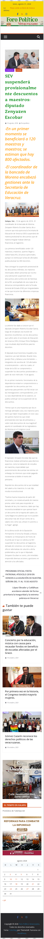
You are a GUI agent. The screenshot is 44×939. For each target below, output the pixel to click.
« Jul (4, 900)
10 (11, 879)
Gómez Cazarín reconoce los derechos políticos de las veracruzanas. (21, 739)
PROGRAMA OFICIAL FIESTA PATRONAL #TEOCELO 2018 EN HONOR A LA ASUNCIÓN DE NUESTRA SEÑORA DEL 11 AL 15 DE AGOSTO (23, 576)
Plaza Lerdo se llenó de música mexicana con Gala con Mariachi (23, 9)
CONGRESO (9, 70)
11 (16, 879)
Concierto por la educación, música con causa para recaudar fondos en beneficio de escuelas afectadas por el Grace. (21, 646)
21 (33, 884)
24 (11, 889)
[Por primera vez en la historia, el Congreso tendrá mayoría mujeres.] (22, 668)
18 (16, 884)
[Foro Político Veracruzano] (22, 18)
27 (27, 889)
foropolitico (25, 123)
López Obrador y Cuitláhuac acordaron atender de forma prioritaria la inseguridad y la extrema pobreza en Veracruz (21, 593)
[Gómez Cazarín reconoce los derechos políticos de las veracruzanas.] (22, 713)
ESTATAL (18, 70)
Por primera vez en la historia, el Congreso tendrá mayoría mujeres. (22, 694)
